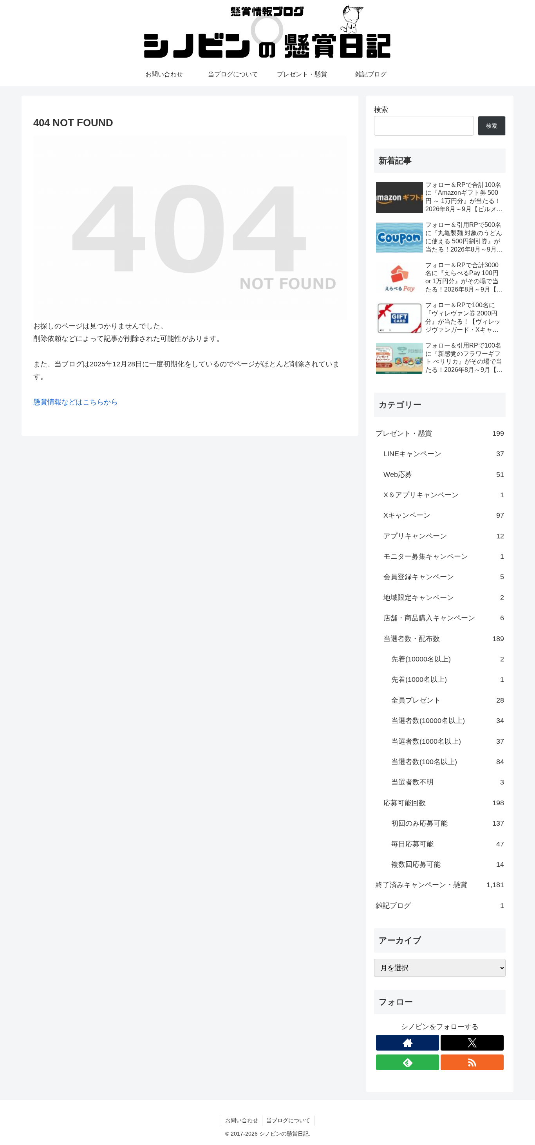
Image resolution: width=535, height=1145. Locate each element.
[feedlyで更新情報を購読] (407, 1062)
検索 (381, 110)
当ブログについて (288, 1120)
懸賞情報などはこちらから (75, 402)
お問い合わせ (241, 1120)
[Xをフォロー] (472, 1043)
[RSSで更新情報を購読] (472, 1062)
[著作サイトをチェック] (407, 1043)
